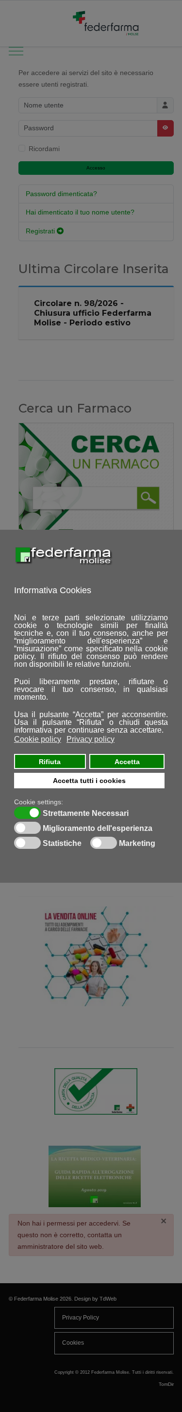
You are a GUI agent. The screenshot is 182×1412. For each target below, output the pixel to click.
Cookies (73, 1342)
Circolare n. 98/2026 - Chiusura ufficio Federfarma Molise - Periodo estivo (92, 313)
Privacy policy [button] (90, 739)
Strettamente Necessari (86, 813)
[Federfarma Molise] (106, 23)
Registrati (41, 231)
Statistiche (62, 843)
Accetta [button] (127, 762)
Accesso (95, 167)
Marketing (137, 843)
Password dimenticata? (61, 194)
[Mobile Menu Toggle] (16, 23)
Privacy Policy (80, 1317)
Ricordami (44, 149)
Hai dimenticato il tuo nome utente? (80, 212)
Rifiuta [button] (50, 762)
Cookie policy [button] (37, 739)
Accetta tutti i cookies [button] (89, 780)
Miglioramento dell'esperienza (97, 828)
